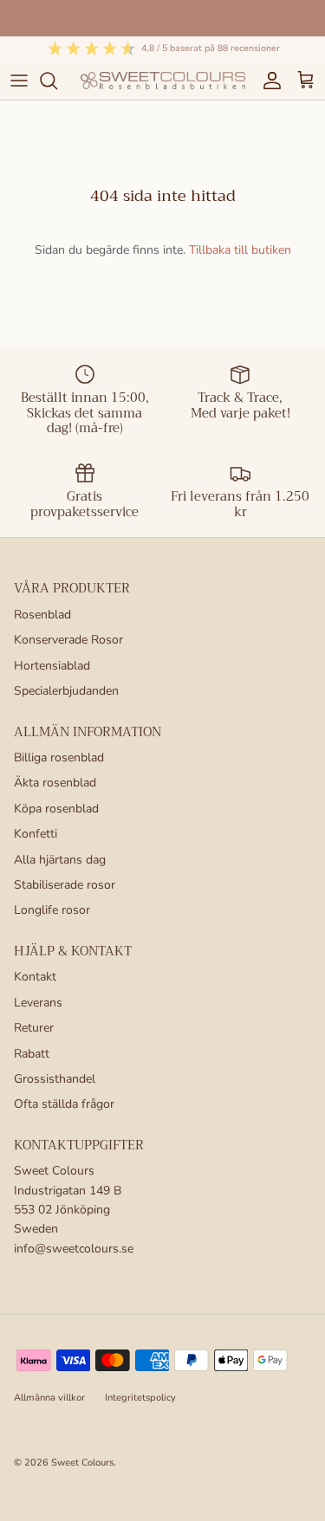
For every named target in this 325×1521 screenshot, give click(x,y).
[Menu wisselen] (19, 80)
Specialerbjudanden (66, 691)
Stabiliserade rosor (64, 885)
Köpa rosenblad (56, 808)
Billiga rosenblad (59, 757)
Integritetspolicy (140, 1397)
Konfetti (35, 833)
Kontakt (35, 976)
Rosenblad (42, 614)
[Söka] (57, 80)
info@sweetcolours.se (73, 1248)
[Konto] (268, 80)
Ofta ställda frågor (64, 1104)
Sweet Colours (82, 1462)
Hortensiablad (52, 665)
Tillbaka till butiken (240, 250)
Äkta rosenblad (55, 782)
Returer (34, 1027)
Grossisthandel (54, 1079)
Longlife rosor (52, 910)
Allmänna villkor (49, 1397)
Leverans (38, 1002)
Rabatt (31, 1053)
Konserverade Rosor (68, 639)
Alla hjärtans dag (60, 859)
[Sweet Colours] (163, 80)
